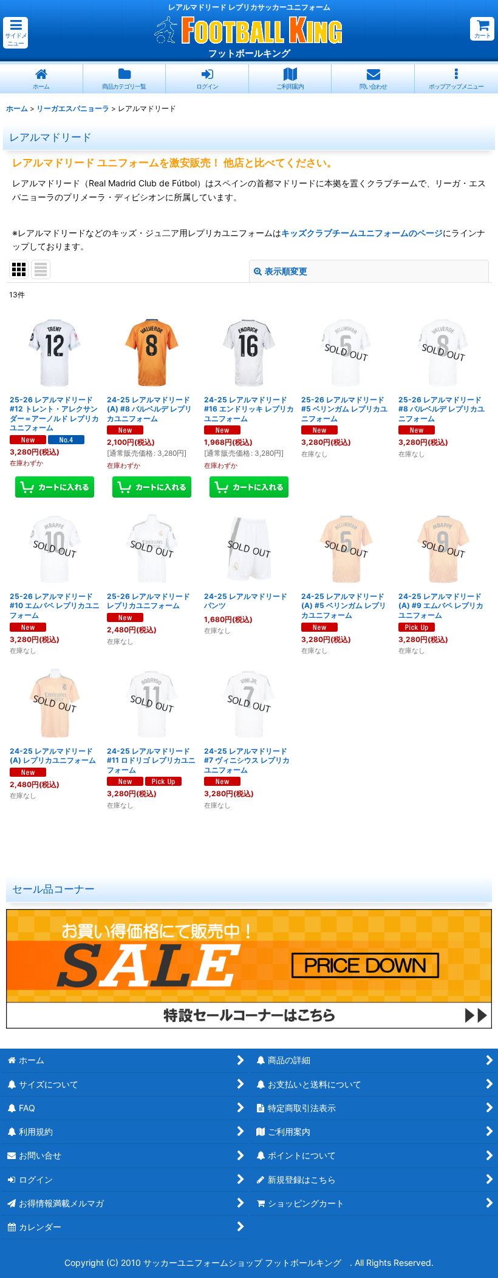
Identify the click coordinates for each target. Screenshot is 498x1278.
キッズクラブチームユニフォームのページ (362, 233)
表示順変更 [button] (286, 271)
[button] (15, 33)
